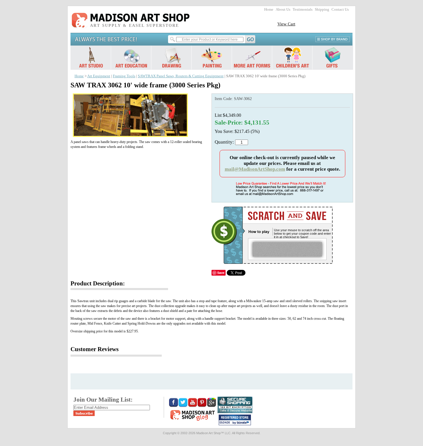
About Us (283, 9)
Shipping (322, 9)
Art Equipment (98, 76)
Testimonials (303, 9)
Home (268, 9)
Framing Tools (124, 76)
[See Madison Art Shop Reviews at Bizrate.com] (235, 420)
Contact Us (340, 9)
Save (220, 272)
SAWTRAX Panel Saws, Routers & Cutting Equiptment (181, 76)
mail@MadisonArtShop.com (255, 169)
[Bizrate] (244, 423)
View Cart (286, 23)
